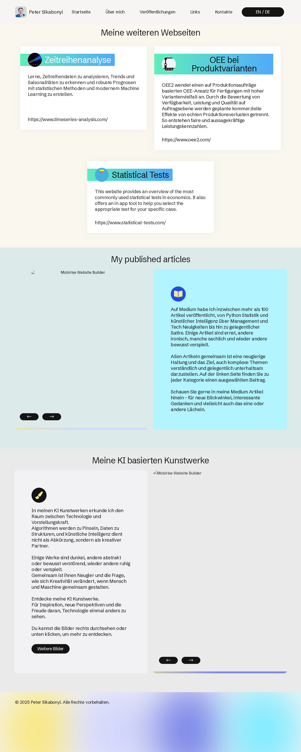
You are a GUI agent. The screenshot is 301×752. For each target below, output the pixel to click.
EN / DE (263, 12)
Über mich (115, 12)
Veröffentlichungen (157, 12)
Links (195, 12)
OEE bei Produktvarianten (224, 64)
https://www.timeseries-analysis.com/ (68, 119)
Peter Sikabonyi (46, 12)
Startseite (81, 12)
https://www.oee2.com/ (186, 140)
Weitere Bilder (50, 648)
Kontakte (223, 12)
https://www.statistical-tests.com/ (130, 222)
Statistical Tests (140, 175)
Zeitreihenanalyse (78, 60)
